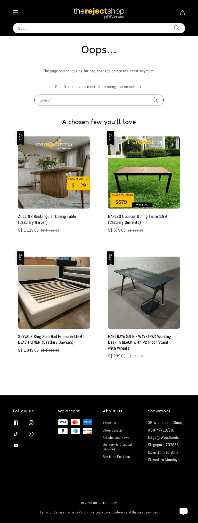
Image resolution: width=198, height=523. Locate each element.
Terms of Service (52, 512)
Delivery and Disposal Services (135, 512)
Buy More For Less (116, 456)
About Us (109, 422)
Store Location (113, 430)
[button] (15, 12)
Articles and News (116, 437)
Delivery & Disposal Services (117, 446)
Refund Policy (101, 512)
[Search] (177, 28)
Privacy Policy (78, 512)
